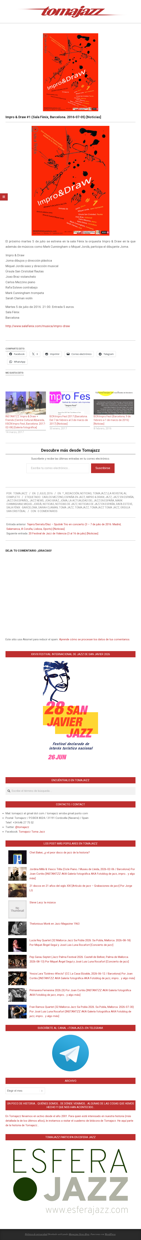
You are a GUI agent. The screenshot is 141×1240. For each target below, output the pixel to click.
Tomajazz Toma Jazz (104, 507)
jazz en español (17, 500)
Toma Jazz (66, 507)
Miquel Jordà (33, 504)
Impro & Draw (95, 497)
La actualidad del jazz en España (91, 500)
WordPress (110, 1234)
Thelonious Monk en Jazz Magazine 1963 (54, 923)
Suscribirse (102, 468)
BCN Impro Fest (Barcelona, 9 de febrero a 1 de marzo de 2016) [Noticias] (112, 420)
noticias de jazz (66, 504)
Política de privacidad (36, 1234)
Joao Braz (52, 500)
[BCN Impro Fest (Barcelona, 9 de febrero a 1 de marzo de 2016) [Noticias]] (114, 403)
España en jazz (74, 497)
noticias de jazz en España (97, 504)
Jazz (108, 497)
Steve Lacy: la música (43, 902)
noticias (48, 504)
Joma (64, 500)
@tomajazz (22, 827)
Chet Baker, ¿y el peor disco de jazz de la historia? (60, 852)
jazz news (37, 500)
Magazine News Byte (79, 1234)
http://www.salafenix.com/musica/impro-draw (38, 326)
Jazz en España (123, 497)
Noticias (86, 493)
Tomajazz (82, 507)
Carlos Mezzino (52, 497)
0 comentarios (47, 511)
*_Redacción (70, 493)
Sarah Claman (48, 507)
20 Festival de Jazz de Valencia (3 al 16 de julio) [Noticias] (63, 533)
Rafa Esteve (124, 504)
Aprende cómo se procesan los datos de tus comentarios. (94, 639)
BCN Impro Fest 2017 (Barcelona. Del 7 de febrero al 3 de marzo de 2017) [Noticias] (69, 420)
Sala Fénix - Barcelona (21, 507)
